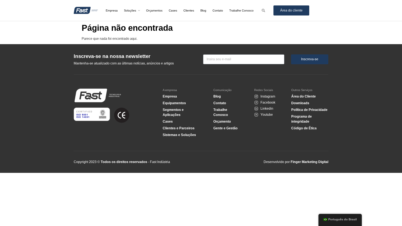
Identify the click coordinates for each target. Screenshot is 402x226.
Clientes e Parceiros (179, 128)
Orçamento (222, 121)
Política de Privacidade (309, 110)
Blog (217, 96)
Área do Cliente (303, 96)
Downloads (300, 103)
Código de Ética (304, 128)
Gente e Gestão (225, 128)
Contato (219, 103)
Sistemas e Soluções (179, 135)
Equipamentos (174, 103)
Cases (168, 121)
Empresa (170, 96)
